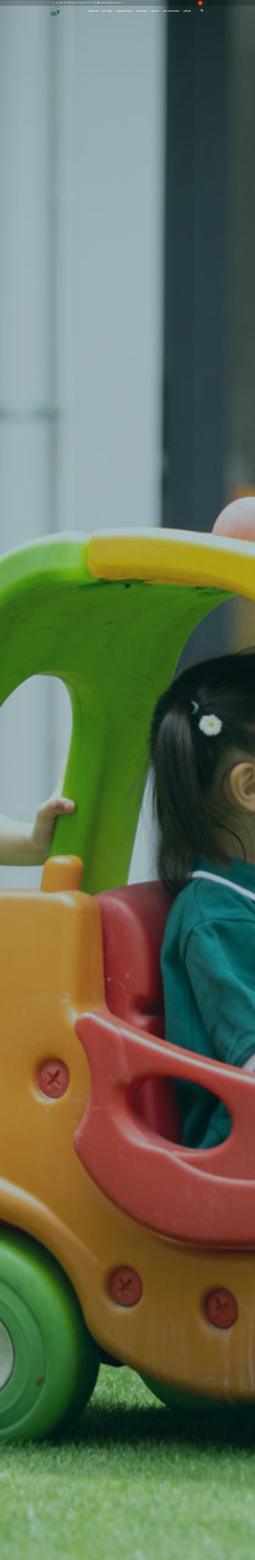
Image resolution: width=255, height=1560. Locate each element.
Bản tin (155, 11)
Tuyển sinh (141, 11)
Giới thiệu (107, 11)
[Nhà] (56, 11)
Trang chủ (93, 11)
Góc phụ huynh (171, 11)
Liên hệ (187, 11)
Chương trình (124, 11)
